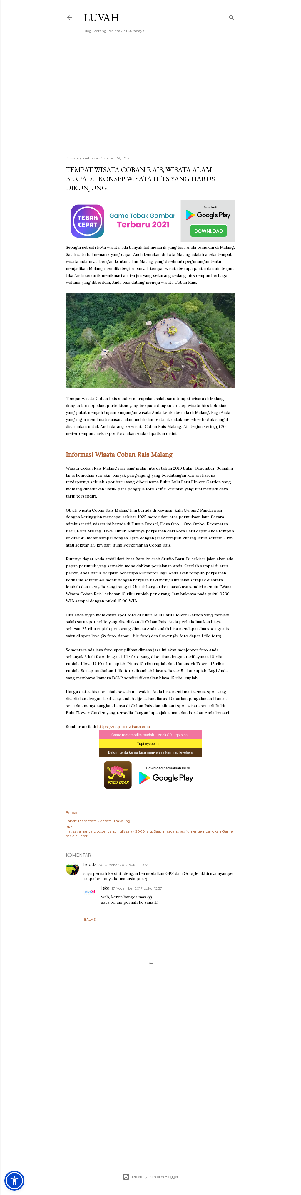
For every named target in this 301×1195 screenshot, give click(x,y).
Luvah (101, 17)
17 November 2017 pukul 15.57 (137, 888)
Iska (105, 888)
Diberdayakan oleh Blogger (155, 1176)
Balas (89, 919)
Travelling (121, 820)
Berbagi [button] (72, 812)
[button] (14, 1180)
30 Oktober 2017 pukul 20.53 (124, 865)
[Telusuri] (231, 16)
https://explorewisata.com (123, 726)
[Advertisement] (150, 100)
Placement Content (95, 820)
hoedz (89, 864)
